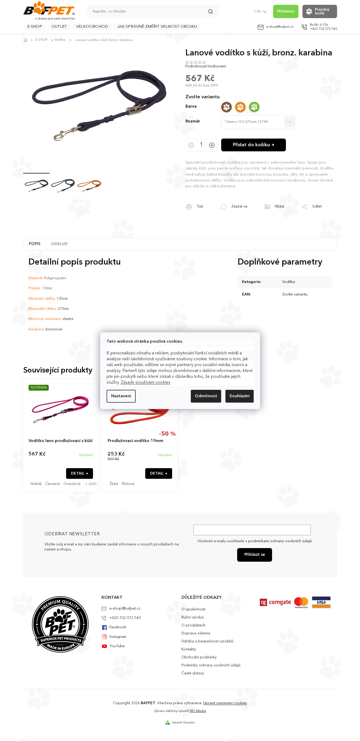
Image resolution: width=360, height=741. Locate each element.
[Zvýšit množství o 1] (212, 146)
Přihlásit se (254, 555)
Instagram (118, 637)
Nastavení (121, 396)
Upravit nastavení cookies (225, 703)
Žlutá (114, 484)
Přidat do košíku (251, 145)
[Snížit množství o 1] (191, 146)
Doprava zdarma (195, 633)
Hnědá (36, 484)
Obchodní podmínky (199, 657)
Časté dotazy (192, 673)
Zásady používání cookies (145, 382)
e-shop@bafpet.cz (125, 608)
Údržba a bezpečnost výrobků (207, 641)
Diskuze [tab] (59, 244)
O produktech (193, 625)
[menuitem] (34, 26)
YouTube (117, 646)
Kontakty (188, 649)
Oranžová (71, 484)
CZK (258, 11)
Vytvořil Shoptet (183, 722)
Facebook (118, 627)
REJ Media (198, 711)
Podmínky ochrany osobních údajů (210, 665)
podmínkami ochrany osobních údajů (280, 541)
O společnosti (193, 609)
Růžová (128, 484)
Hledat (213, 13)
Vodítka (288, 282)
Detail (77, 473)
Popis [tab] (35, 244)
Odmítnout (206, 396)
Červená (52, 484)
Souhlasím (239, 396)
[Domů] (27, 40)
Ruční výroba (192, 617)
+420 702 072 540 (125, 618)
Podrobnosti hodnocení (205, 66)
